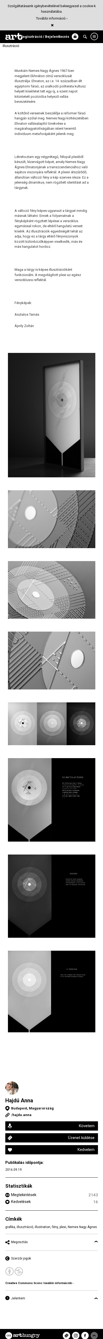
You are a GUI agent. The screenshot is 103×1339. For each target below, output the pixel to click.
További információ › (52, 18)
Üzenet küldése (81, 1137)
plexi (63, 1227)
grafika (10, 1227)
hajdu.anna (22, 1115)
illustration (42, 1227)
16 (95, 1202)
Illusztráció (11, 46)
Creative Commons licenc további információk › (39, 1283)
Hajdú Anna (19, 1100)
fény (55, 1227)
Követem (87, 1125)
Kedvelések (21, 1201)
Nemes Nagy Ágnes (82, 1227)
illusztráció (25, 1227)
